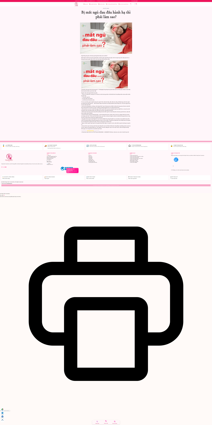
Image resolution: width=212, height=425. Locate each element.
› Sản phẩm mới (91, 160)
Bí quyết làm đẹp (106, 8)
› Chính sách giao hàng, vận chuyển (136, 158)
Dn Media (117, 185)
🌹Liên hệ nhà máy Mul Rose (123, 4)
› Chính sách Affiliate (133, 162)
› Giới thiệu (90, 158)
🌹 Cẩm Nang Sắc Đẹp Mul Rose (111, 4)
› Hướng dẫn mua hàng (134, 161)
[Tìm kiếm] (131, 4)
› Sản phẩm (90, 157)
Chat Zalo (2, 414)
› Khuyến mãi (90, 159)
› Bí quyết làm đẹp (91, 161)
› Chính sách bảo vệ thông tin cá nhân (136, 156)
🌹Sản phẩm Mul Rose (93, 4)
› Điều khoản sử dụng (133, 160)
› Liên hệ (89, 155)
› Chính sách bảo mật (133, 155)
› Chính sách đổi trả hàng (134, 157)
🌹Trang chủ (86, 4)
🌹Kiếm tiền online (101, 4)
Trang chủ (90, 156)
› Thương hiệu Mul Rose (92, 162)
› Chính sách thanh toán (134, 159)
